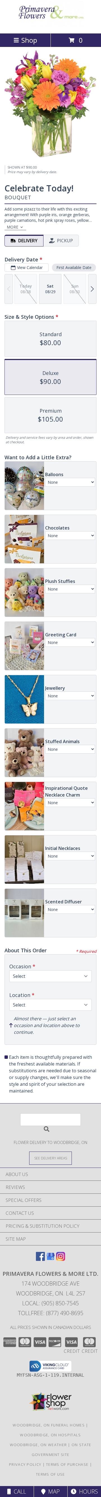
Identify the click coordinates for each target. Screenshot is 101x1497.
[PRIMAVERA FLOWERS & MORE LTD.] (50, 25)
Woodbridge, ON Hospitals (50, 1434)
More (12, 227)
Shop (29, 40)
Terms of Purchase (67, 1464)
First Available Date (73, 267)
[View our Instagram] (60, 1259)
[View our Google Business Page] (50, 1259)
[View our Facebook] (40, 1259)
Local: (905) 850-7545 (50, 1303)
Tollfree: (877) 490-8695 (50, 1313)
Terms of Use (50, 1474)
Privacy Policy (25, 1464)
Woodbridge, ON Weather (38, 1444)
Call (18, 1491)
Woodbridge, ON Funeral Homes (48, 1425)
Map (52, 1491)
